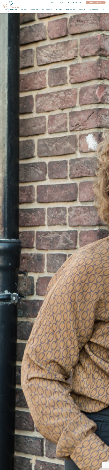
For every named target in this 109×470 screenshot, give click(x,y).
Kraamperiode (70, 9)
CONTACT (62, 2)
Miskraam (82, 9)
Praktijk (24, 9)
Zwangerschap (47, 9)
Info (103, 9)
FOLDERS (53, 2)
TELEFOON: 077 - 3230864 (75, 2)
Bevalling (58, 9)
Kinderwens (34, 9)
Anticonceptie (93, 9)
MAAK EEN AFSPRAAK (95, 2)
